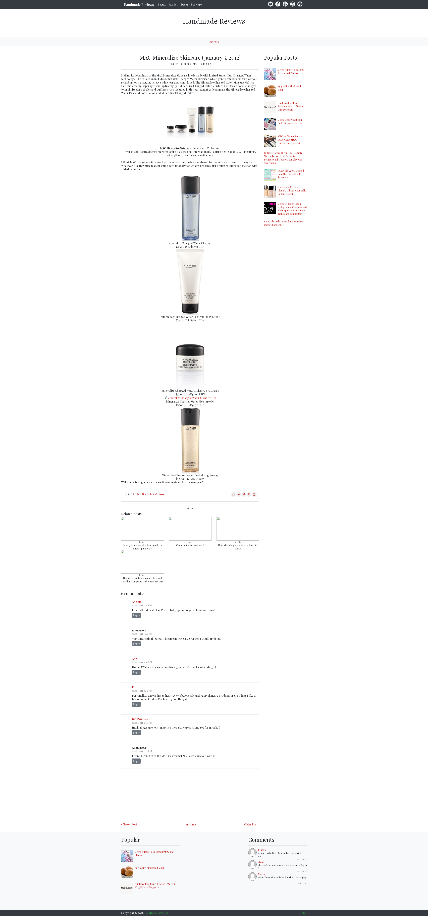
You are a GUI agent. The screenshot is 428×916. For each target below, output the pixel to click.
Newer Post (130, 824)
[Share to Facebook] (244, 495)
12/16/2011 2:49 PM (142, 690)
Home (192, 824)
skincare (205, 63)
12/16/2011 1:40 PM (142, 633)
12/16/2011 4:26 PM (142, 722)
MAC (196, 63)
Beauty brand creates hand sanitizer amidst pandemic (142, 546)
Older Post (250, 824)
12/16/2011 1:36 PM (142, 605)
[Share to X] (238, 495)
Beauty (162, 4)
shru (261, 862)
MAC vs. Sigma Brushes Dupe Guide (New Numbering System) (291, 140)
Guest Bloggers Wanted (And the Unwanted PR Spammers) (291, 174)
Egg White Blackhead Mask (149, 867)
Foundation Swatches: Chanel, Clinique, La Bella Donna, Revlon (292, 190)
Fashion (173, 4)
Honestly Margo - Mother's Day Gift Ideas (237, 546)
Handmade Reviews (139, 4)
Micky (261, 874)
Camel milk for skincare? (190, 545)
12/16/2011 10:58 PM (142, 751)
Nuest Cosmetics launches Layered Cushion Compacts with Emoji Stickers (143, 579)
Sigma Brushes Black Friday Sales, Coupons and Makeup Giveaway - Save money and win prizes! (292, 208)
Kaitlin (262, 850)
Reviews (214, 41)
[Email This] (233, 495)
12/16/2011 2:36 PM (142, 662)
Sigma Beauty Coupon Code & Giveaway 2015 (290, 121)
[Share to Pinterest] (249, 495)
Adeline (136, 602)
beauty (174, 63)
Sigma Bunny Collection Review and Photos (291, 71)
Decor (184, 4)
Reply (136, 615)
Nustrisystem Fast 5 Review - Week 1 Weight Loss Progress (291, 106)
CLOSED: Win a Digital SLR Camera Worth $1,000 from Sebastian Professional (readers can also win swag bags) (283, 158)
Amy (134, 658)
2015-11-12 (302, 858)
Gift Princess (140, 719)
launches (185, 63)
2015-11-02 (302, 883)
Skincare (196, 4)
